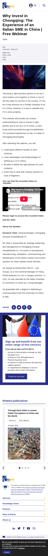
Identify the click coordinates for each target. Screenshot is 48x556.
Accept (6, 552)
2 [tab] (22, 468)
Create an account (16, 376)
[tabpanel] (24, 434)
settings (21, 548)
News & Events (9, 514)
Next (44, 467)
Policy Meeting (24, 420)
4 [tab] (28, 468)
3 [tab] (25, 468)
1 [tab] (19, 468)
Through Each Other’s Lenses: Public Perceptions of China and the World (23, 413)
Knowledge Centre (11, 503)
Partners (6, 509)
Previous (3, 467)
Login (43, 479)
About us (7, 520)
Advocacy (12, 420)
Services (6, 498)
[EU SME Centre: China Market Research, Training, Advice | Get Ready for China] (8, 5)
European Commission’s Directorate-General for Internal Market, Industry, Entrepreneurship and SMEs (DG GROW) (28, 490)
